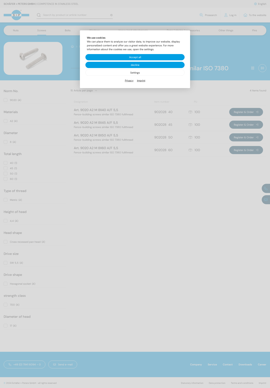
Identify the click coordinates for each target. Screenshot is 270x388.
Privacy (129, 80)
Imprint (141, 80)
